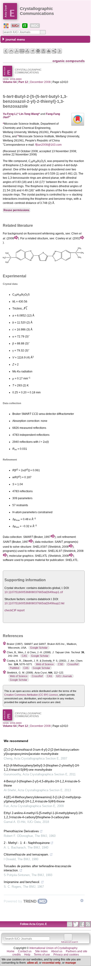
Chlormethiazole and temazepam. (26, 854)
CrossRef (72, 664)
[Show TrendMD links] (82, 900)
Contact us (25, 951)
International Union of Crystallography (53, 948)
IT (24, 26)
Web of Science (45, 664)
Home (10, 951)
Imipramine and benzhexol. (22, 882)
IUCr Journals (64, 676)
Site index (41, 951)
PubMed (14, 668)
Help (27, 954)
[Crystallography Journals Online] (6, 25)
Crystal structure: (15, 588)
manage (70, 962)
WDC (35, 26)
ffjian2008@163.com (48, 144)
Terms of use (42, 954)
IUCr (15, 26)
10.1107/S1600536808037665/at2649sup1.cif (33, 592)
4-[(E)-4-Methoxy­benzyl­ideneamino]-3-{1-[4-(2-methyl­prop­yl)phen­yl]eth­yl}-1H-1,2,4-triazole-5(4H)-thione (42, 799)
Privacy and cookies (66, 954)
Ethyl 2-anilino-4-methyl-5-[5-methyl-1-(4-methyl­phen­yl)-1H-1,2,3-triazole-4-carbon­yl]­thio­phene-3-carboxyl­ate (43, 815)
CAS (24, 655)
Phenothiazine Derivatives (21, 831)
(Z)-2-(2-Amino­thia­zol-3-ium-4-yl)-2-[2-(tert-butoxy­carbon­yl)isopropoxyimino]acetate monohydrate (42, 752)
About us (56, 951)
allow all (32, 962)
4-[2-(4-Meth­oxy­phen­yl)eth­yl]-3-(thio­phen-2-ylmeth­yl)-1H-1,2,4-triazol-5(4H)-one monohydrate (42, 767)
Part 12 (23, 82)
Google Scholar (39, 647)
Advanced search (69, 942)
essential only (51, 962)
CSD (60, 664)
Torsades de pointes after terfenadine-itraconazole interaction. (37, 868)
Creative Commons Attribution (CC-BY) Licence (31, 694)
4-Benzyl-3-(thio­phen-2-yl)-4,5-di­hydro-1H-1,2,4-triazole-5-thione (42, 783)
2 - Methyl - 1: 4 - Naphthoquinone (27, 843)
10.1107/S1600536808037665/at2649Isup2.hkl (34, 603)
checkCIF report (14, 610)
